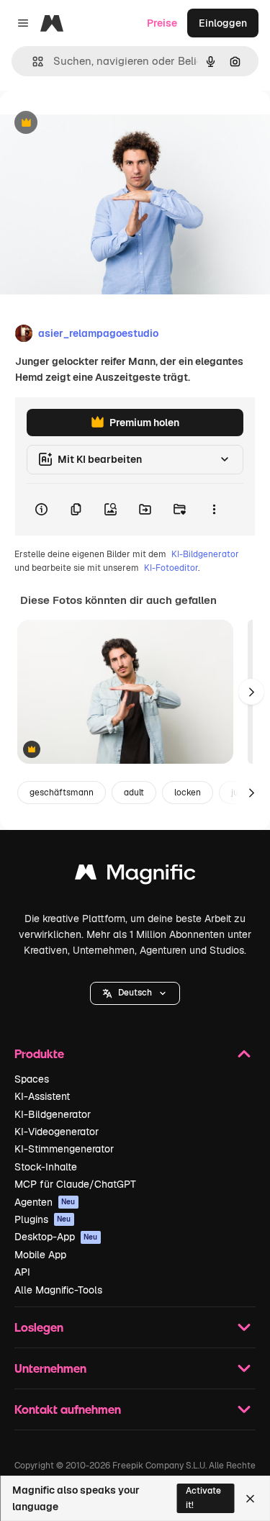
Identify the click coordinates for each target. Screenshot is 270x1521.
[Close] (250, 1498)
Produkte (39, 1053)
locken (187, 792)
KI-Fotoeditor (171, 568)
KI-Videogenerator (56, 1131)
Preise (162, 23)
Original (92, 123)
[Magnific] (135, 876)
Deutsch (135, 992)
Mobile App (40, 1254)
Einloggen (223, 23)
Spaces (31, 1079)
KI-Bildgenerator (205, 554)
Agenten (45, 1202)
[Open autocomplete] (32, 61)
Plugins (42, 1219)
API (22, 1271)
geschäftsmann (62, 792)
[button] (135, 993)
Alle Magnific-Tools (58, 1289)
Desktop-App (56, 1236)
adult (134, 792)
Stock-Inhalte (45, 1166)
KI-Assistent (42, 1096)
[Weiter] (251, 692)
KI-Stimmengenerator (64, 1148)
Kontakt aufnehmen (67, 1409)
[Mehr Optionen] (213, 509)
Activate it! (203, 1497)
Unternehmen (50, 1368)
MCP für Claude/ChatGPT (75, 1184)
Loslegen (38, 1327)
